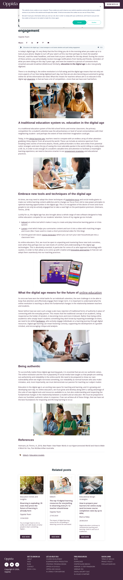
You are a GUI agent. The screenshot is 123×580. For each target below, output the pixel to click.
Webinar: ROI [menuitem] (78, 569)
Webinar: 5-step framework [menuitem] (84, 567)
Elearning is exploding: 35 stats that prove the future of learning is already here (31, 507)
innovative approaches (80, 250)
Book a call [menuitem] (31, 569)
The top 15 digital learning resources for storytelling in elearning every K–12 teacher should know (61, 504)
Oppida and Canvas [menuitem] (53, 569)
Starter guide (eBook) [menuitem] (82, 564)
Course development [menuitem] (54, 559)
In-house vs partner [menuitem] (81, 574)
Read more (26, 537)
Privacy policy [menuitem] (107, 561)
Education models (36, 455)
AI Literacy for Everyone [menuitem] (55, 572)
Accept (79, 22)
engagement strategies (74, 151)
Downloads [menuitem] (78, 561)
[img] (98, 47)
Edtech (26, 455)
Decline (94, 22)
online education (90, 292)
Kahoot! (24, 222)
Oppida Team (23, 37)
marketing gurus (72, 199)
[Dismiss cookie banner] (100, 7)
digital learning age (37, 138)
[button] (21, 47)
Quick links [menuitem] (106, 556)
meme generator (49, 235)
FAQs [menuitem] (29, 561)
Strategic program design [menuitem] (56, 564)
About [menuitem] (29, 559)
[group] (61, 47)
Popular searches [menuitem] (108, 564)
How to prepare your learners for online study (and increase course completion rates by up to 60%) (90, 508)
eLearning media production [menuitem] (57, 561)
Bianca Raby (84, 517)
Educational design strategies (87, 497)
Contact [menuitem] (30, 567)
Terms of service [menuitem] (107, 559)
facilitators (40, 321)
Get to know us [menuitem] (33, 556)
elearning (31, 79)
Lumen (24, 228)
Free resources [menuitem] (80, 556)
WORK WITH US (112, 4)
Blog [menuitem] (29, 564)
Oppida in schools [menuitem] (53, 567)
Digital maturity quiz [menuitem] (82, 572)
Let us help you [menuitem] (52, 556)
